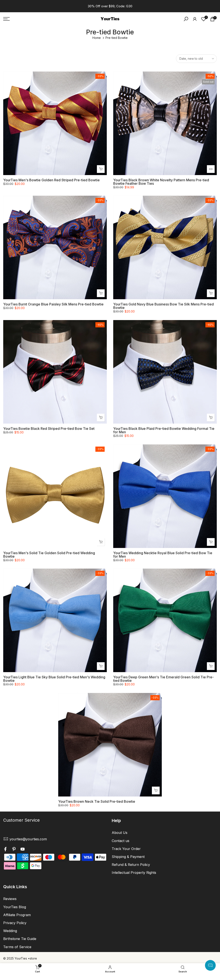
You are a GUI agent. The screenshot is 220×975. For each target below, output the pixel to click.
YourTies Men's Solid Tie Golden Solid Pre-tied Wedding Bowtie (49, 554)
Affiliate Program (17, 915)
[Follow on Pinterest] (14, 850)
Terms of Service (17, 947)
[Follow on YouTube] (22, 850)
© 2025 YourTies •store (20, 958)
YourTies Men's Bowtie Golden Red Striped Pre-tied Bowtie (51, 180)
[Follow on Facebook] (5, 850)
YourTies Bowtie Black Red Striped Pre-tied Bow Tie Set (49, 428)
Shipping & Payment (128, 856)
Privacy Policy (14, 923)
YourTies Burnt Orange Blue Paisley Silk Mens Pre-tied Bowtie (53, 304)
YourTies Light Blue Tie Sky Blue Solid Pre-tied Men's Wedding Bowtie (54, 679)
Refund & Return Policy (131, 864)
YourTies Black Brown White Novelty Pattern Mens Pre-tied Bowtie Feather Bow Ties (161, 182)
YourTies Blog (14, 907)
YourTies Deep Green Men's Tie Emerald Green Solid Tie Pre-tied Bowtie (163, 679)
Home (96, 38)
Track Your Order (126, 849)
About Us (119, 832)
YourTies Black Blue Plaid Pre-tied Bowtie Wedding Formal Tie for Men (163, 430)
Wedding (10, 931)
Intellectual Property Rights (134, 872)
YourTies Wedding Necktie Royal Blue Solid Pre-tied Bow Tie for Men (162, 554)
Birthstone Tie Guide (19, 939)
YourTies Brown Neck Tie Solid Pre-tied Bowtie (96, 801)
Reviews (10, 899)
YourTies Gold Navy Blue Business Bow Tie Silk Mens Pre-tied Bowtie (163, 306)
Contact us (120, 841)
